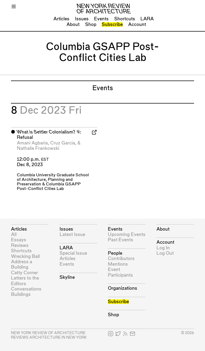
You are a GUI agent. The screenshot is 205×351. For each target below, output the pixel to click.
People (115, 253)
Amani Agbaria (32, 143)
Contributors (121, 258)
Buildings (21, 294)
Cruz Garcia (62, 143)
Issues (82, 19)
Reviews (20, 245)
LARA (147, 19)
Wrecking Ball (25, 256)
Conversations (26, 289)
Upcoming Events (126, 234)
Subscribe (112, 24)
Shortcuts (124, 19)
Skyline (67, 277)
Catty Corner (24, 272)
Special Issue (73, 253)
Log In (163, 248)
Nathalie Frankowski (38, 148)
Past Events (120, 240)
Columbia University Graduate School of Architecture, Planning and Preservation (53, 179)
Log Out (165, 253)
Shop (90, 24)
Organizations (122, 288)
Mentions (118, 264)
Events (101, 19)
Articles (61, 19)
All (14, 234)
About (73, 24)
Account (137, 24)
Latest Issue (72, 234)
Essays (18, 240)
